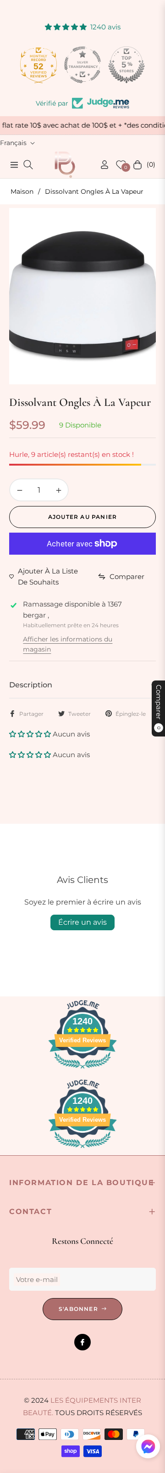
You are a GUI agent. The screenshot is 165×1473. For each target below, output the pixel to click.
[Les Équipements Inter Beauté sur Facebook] (82, 1342)
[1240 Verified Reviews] (82, 1070)
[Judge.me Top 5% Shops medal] (126, 64)
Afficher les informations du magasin (67, 644)
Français (13, 143)
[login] (101, 164)
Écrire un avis (82, 922)
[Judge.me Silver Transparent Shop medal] (82, 64)
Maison (22, 191)
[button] (31, 734)
